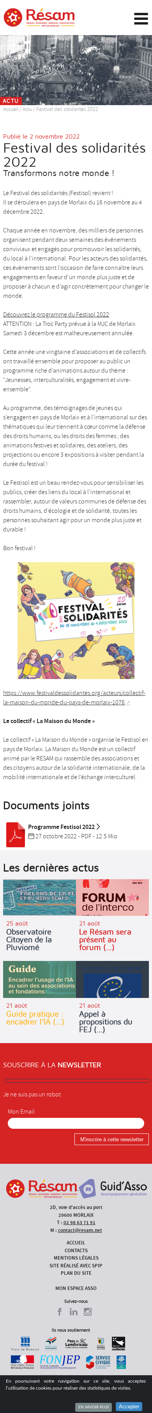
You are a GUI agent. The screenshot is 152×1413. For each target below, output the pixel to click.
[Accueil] (39, 17)
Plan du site (76, 1273)
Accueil (10, 109)
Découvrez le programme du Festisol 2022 (56, 314)
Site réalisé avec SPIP (76, 1265)
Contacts (76, 1250)
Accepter (129, 1406)
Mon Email (21, 1112)
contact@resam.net (80, 1230)
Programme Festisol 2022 (61, 827)
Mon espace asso (76, 1288)
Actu (27, 109)
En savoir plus (93, 1407)
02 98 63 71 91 (79, 1222)
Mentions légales (76, 1258)
